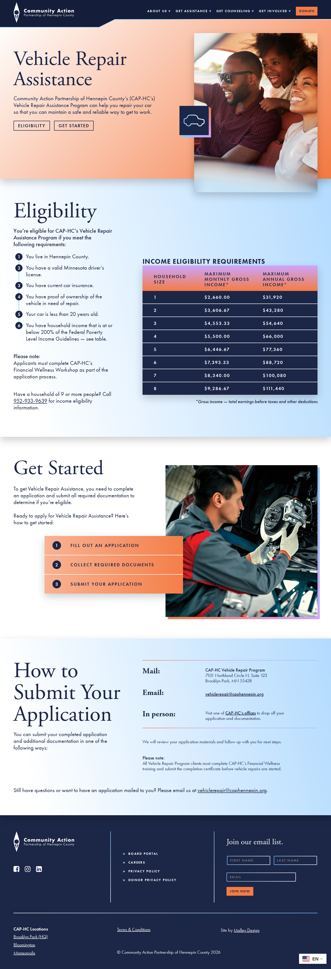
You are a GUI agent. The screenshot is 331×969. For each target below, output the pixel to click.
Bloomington (24, 944)
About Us (157, 11)
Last (276, 866)
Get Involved (273, 11)
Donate (306, 11)
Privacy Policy (144, 871)
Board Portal (143, 853)
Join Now (240, 891)
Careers (136, 862)
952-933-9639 (30, 400)
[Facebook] (16, 869)
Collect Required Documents (112, 564)
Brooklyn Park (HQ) (31, 936)
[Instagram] (27, 869)
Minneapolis (24, 953)
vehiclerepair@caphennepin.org (232, 790)
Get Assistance (192, 11)
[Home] (44, 14)
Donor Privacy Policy (152, 880)
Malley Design (246, 930)
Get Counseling (233, 11)
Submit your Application (106, 584)
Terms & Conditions (133, 929)
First (229, 866)
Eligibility (31, 125)
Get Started (74, 125)
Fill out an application (104, 545)
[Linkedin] (39, 869)
